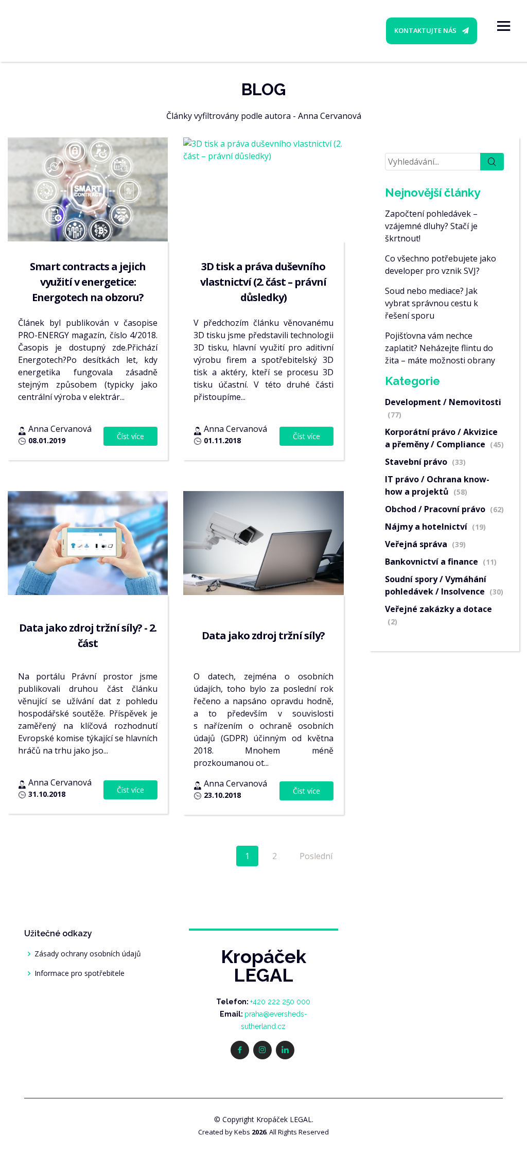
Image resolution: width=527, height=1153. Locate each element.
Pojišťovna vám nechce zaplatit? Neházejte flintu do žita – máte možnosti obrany (440, 348)
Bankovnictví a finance (441, 561)
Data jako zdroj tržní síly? (263, 635)
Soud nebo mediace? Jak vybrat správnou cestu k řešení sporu (431, 303)
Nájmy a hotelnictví (435, 526)
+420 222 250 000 (280, 1002)
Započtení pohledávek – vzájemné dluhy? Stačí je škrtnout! (431, 226)
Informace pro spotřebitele (79, 973)
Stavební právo (425, 461)
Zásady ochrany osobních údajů (87, 953)
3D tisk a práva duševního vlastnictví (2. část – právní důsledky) (263, 281)
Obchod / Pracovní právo (444, 509)
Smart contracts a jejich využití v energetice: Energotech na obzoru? (88, 281)
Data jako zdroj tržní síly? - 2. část (87, 635)
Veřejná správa (425, 544)
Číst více (130, 436)
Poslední (316, 856)
